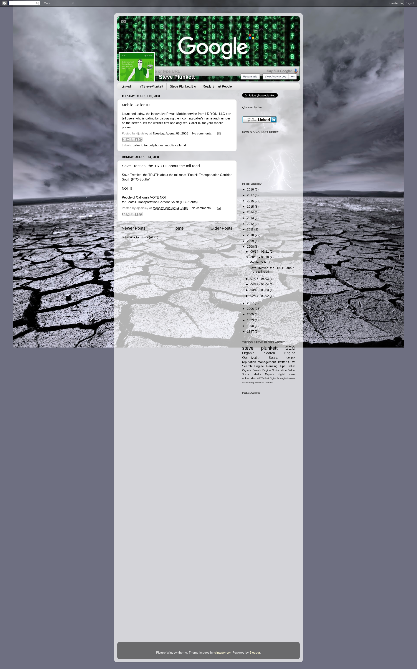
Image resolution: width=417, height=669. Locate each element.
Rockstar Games (264, 382)
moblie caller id (175, 145)
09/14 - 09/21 (260, 251)
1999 (251, 320)
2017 (251, 195)
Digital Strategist (278, 378)
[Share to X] (132, 139)
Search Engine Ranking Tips (263, 366)
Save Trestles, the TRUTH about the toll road (161, 166)
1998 (251, 326)
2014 (251, 212)
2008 (251, 246)
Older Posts (221, 228)
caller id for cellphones (148, 145)
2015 (251, 206)
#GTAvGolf (263, 378)
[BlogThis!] (128, 139)
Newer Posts (134, 228)
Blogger (255, 652)
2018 (251, 189)
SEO (290, 348)
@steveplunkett (252, 107)
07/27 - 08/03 (260, 278)
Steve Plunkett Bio (183, 86)
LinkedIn (127, 86)
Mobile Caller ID (136, 105)
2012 (251, 223)
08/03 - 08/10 (260, 257)
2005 (251, 314)
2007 (251, 303)
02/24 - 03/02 (260, 296)
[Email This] (124, 139)
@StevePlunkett (151, 86)
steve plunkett (260, 348)
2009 (251, 241)
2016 (251, 200)
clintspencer (222, 652)
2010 (251, 235)
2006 (251, 308)
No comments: (202, 133)
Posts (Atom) (149, 237)
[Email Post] (218, 133)
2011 (250, 229)
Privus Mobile (176, 114)
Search (274, 357)
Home (178, 228)
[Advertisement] (255, 450)
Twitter (282, 362)
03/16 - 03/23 (260, 290)
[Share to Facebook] (136, 139)
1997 (251, 331)
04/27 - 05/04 (260, 284)
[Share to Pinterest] (140, 139)
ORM (291, 362)
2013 (251, 218)
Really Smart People (217, 86)
